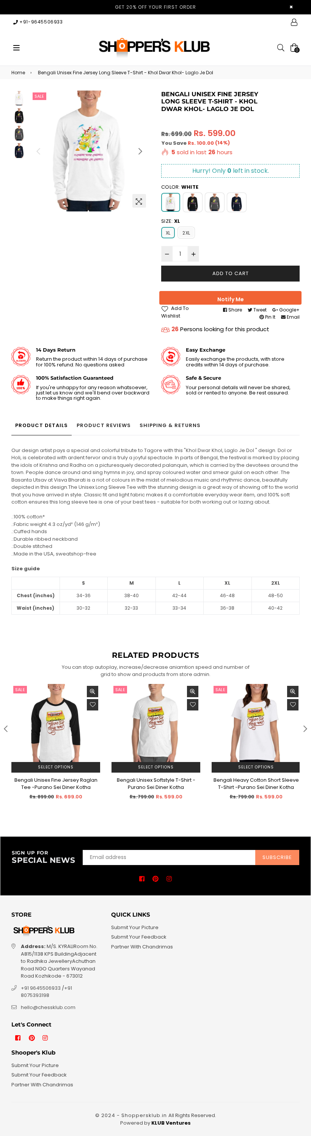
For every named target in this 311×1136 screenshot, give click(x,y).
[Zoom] (139, 201)
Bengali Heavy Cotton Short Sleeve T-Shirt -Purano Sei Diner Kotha (256, 783)
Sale (39, 96)
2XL (186, 233)
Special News (43, 857)
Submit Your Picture (135, 927)
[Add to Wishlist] (92, 704)
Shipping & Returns (170, 425)
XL (168, 233)
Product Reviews (104, 425)
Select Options (56, 767)
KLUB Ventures (171, 1123)
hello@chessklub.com (48, 1007)
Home (18, 72)
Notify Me (230, 299)
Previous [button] (38, 151)
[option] (89, 151)
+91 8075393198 (46, 991)
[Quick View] (92, 691)
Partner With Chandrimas (142, 946)
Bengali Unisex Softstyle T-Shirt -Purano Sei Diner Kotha (156, 783)
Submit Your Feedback (138, 936)
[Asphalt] (214, 202)
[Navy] (236, 202)
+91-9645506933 (40, 22)
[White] (170, 202)
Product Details (41, 425)
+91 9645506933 (41, 988)
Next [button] (140, 151)
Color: (179, 187)
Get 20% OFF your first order (155, 7)
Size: (170, 221)
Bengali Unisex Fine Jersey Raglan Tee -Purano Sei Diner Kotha (55, 783)
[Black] (192, 202)
